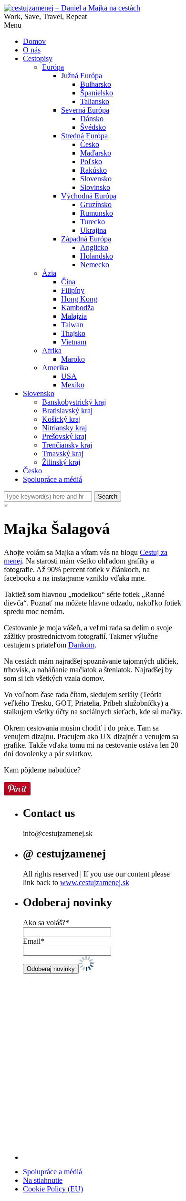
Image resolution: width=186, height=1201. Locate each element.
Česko (89, 144)
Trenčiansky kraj (67, 445)
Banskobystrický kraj (74, 402)
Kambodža (77, 307)
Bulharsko (95, 84)
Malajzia (74, 316)
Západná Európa (86, 239)
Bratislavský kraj (67, 411)
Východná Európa (88, 196)
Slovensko (96, 179)
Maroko (73, 359)
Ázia (49, 273)
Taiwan (72, 325)
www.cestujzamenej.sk (94, 882)
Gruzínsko (96, 204)
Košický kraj (61, 419)
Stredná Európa (84, 136)
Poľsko (91, 161)
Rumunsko (96, 213)
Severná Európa (85, 110)
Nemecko (94, 265)
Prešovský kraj (64, 436)
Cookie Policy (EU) (53, 1189)
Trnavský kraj (62, 453)
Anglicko (94, 247)
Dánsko (91, 119)
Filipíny (72, 290)
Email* (33, 941)
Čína (68, 282)
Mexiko (72, 385)
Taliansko (94, 101)
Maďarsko (95, 153)
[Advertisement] (93, 1067)
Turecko (92, 222)
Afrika (52, 350)
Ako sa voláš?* (46, 923)
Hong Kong (79, 299)
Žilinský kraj (61, 462)
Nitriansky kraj (64, 428)
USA (69, 376)
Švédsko (93, 127)
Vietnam (73, 342)
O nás (32, 50)
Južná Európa (81, 76)
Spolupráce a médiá (52, 479)
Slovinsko (95, 187)
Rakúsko (93, 170)
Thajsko (73, 333)
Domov (34, 41)
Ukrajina (93, 230)
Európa (53, 67)
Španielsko (96, 93)
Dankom (81, 645)
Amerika (55, 368)
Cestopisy (37, 58)
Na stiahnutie (42, 1180)
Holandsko (96, 256)
